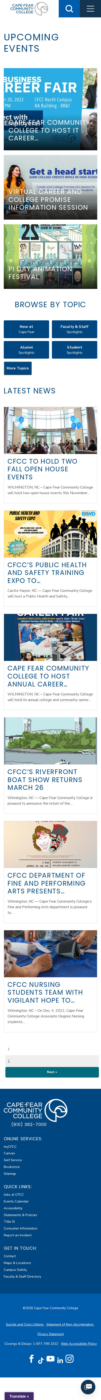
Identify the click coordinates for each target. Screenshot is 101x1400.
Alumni (26, 350)
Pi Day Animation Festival (40, 273)
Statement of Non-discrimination (70, 1324)
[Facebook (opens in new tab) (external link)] (31, 1359)
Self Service (13, 1160)
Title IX (9, 1221)
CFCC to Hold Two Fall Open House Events (43, 469)
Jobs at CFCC (14, 1194)
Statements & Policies (20, 1215)
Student (74, 350)
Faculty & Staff (75, 329)
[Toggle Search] (69, 8)
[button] (90, 8)
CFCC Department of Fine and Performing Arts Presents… (47, 883)
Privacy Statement (51, 1334)
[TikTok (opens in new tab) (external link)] (41, 1360)
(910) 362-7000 (29, 1124)
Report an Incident (17, 1235)
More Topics (18, 368)
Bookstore (12, 1166)
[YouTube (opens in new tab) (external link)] (50, 1359)
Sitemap (10, 1173)
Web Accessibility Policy (79, 1344)
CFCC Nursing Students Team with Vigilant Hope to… (45, 992)
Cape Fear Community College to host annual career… (48, 676)
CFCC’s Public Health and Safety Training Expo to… (47, 572)
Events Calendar (16, 1201)
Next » (52, 1072)
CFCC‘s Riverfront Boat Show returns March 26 (45, 779)
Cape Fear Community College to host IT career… (49, 130)
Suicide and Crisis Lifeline (25, 1324)
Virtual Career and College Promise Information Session (48, 199)
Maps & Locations (17, 1262)
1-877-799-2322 (46, 1344)
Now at (26, 329)
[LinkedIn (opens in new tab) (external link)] (60, 1360)
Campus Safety (15, 1269)
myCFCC (10, 1146)
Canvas (9, 1153)
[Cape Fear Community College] (29, 8)
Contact (10, 1256)
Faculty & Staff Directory (22, 1276)
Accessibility (13, 1208)
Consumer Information (20, 1228)
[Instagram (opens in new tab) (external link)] (70, 1359)
